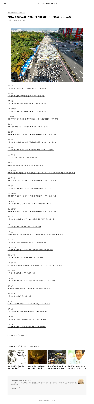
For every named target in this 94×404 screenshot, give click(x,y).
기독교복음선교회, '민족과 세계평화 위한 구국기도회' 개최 (27, 319)
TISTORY (47, 400)
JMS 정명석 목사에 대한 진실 (47, 3)
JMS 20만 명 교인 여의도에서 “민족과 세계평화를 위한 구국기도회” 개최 (32, 180)
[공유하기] (14, 335)
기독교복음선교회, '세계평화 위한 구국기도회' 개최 (24, 227)
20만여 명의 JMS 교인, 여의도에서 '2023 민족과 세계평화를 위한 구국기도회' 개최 (35, 234)
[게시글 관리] (17, 335)
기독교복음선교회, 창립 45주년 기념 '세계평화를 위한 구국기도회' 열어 (31, 281)
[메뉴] (5, 3)
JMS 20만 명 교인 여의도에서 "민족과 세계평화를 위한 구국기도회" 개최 (32, 134)
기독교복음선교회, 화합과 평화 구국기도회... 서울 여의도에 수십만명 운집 (32, 142)
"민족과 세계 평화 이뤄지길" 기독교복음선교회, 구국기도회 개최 (29, 288)
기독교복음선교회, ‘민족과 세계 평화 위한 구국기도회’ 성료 (27, 103)
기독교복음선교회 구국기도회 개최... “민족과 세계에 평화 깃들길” (29, 204)
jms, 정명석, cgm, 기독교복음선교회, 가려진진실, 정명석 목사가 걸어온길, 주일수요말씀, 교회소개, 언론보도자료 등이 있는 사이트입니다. (44, 383)
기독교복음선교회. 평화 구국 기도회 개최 (21, 273)
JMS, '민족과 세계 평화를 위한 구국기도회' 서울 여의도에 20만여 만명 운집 (33, 119)
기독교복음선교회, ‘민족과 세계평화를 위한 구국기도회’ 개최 (27, 311)
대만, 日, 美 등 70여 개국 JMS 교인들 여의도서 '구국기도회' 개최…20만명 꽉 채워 (35, 265)
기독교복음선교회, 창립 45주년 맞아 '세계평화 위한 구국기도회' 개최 (30, 250)
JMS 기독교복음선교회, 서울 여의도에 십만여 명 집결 (25, 165)
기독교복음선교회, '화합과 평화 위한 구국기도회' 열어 (25, 257)
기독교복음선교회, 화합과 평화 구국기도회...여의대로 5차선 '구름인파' (31, 150)
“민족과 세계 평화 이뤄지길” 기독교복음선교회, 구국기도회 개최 (29, 304)
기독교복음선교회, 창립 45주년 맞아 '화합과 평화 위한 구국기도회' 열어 (31, 219)
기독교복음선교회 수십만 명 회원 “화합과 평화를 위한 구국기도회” (29, 188)
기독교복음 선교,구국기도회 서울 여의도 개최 (23, 157)
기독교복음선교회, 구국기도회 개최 (19, 296)
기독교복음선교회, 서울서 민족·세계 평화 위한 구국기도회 (27, 88)
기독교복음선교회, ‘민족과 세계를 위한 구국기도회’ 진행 (26, 96)
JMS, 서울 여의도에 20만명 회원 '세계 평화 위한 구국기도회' (28, 127)
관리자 (53, 400)
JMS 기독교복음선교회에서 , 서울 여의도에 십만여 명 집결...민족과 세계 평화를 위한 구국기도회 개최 (41, 173)
